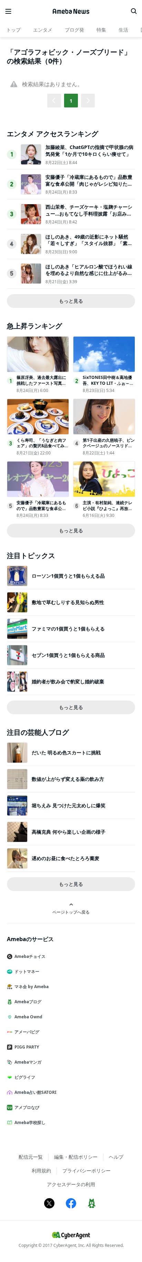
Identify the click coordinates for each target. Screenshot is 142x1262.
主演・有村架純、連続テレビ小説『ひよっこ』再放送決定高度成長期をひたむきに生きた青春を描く (107, 511)
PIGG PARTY (26, 1047)
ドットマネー (26, 971)
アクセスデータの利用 (71, 1184)
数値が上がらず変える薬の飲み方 (68, 779)
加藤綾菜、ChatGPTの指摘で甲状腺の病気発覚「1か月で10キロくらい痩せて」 (89, 150)
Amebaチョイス (29, 956)
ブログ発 (74, 29)
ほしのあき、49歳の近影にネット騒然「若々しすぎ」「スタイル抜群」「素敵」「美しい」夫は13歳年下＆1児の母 (88, 243)
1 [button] (71, 100)
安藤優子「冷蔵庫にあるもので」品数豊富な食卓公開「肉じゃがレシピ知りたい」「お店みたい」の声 (88, 184)
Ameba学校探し (29, 1122)
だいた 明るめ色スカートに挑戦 (66, 752)
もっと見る (71, 301)
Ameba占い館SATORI (35, 1092)
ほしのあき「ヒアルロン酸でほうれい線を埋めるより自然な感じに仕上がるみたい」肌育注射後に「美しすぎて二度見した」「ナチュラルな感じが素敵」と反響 (88, 276)
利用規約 (41, 1170)
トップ (13, 29)
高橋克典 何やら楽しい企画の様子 (68, 832)
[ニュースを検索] (134, 11)
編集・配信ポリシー (76, 1157)
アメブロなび (26, 1107)
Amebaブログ (27, 1002)
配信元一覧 (31, 1157)
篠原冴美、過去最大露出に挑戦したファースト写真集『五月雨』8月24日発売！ (41, 383)
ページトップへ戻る (71, 912)
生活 (123, 29)
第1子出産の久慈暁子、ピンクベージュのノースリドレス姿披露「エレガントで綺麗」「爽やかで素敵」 (109, 448)
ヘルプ (116, 1157)
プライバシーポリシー (86, 1170)
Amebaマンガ (27, 1062)
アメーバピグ (26, 1032)
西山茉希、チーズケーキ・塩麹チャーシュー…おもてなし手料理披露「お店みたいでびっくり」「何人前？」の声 (88, 213)
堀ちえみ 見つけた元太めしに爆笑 (68, 805)
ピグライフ (24, 1077)
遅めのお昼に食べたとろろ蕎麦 (65, 858)
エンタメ (42, 29)
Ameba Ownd (28, 1017)
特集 (101, 29)
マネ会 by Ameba (31, 986)
